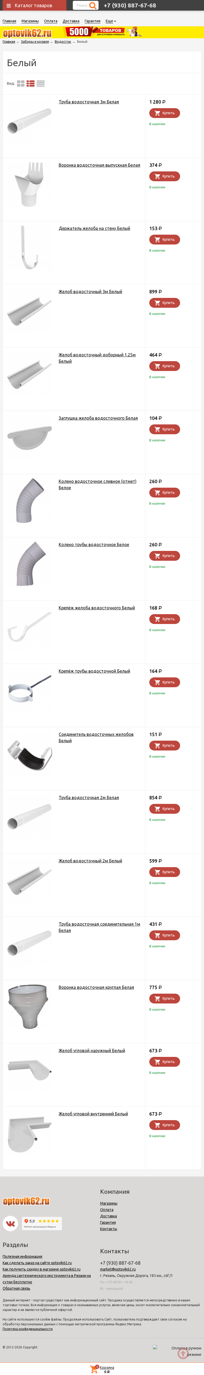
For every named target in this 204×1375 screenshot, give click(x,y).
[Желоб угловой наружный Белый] (29, 1070)
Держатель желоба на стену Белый (94, 228)
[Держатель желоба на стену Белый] (29, 248)
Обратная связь (16, 1288)
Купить (169, 113)
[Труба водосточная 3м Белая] (29, 122)
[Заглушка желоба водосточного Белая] (29, 438)
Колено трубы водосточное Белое (94, 544)
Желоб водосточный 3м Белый (90, 291)
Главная (9, 21)
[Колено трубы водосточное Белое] (29, 564)
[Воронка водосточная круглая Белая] (29, 1007)
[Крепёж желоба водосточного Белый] (29, 628)
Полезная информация (22, 1256)
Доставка (71, 21)
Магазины (30, 21)
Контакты (108, 1229)
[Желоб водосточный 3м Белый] (29, 311)
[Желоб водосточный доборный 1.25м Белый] (29, 375)
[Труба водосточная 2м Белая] (29, 817)
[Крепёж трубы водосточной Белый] (29, 691)
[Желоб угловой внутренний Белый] (29, 1134)
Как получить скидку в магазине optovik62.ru (41, 1269)
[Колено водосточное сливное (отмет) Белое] (29, 501)
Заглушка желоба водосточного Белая (98, 418)
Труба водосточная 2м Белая (89, 797)
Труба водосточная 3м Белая (89, 101)
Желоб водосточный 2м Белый (90, 860)
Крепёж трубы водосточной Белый (94, 671)
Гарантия (92, 21)
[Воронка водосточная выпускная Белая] (29, 185)
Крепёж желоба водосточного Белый (97, 607)
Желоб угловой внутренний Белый (93, 1113)
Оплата (50, 21)
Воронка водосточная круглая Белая (96, 987)
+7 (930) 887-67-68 (130, 5)
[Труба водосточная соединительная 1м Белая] (29, 944)
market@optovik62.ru (118, 1269)
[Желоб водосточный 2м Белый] (29, 881)
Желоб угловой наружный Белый (92, 1050)
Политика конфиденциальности (28, 1329)
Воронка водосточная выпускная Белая (99, 165)
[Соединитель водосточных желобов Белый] (29, 754)
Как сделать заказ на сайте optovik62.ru (37, 1263)
